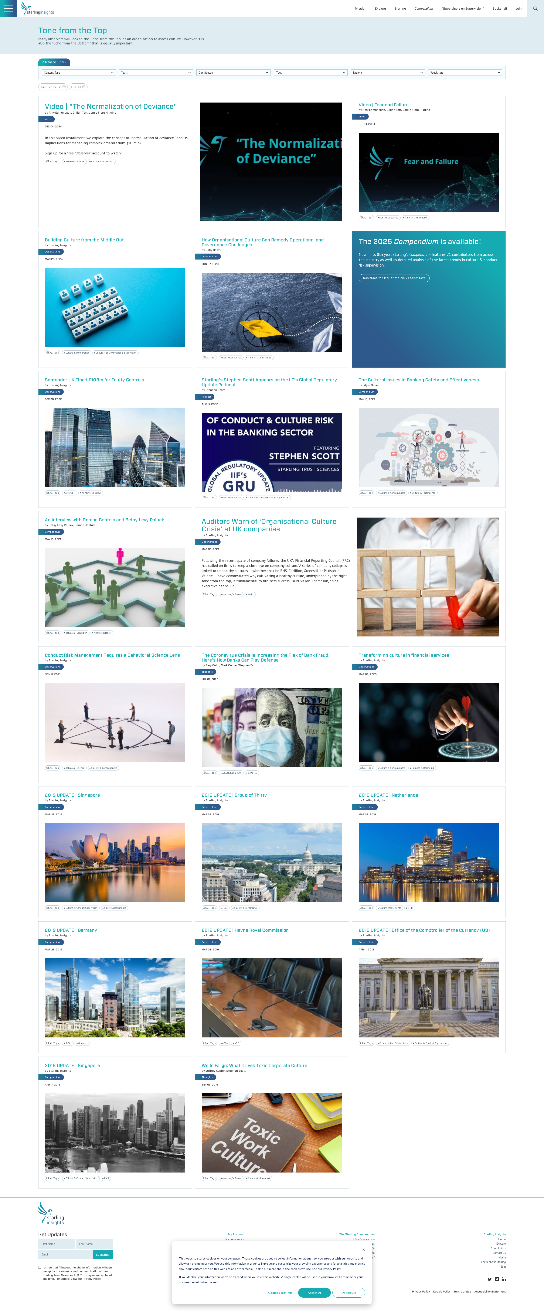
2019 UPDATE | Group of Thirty (234, 795)
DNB (410, 907)
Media (502, 1257)
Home (502, 1239)
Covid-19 (252, 772)
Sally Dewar (213, 250)
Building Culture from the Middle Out (84, 240)
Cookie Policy (441, 1291)
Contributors (498, 1248)
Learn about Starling (493, 1262)
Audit (250, 594)
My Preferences (234, 1239)
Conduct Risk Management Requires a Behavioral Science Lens (112, 655)
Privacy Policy (421, 1291)
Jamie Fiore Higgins (102, 112)
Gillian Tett (80, 112)
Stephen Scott (215, 390)
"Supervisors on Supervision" (463, 8)
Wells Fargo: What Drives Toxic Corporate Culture (254, 1065)
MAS (106, 1178)
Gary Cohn (212, 665)
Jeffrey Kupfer (215, 1070)
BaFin (68, 1043)
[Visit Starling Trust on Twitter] (490, 1279)
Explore (380, 8)
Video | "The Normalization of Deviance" (111, 106)
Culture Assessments (115, 907)
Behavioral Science (74, 161)
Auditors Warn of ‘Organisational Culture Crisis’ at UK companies (269, 525)
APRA (225, 1043)
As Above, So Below (91, 492)
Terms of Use (462, 1291)
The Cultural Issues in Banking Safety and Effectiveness (419, 380)
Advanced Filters (54, 62)
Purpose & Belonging (423, 767)
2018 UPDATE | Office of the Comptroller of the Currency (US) (424, 930)
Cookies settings (280, 1292)
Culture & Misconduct (102, 161)
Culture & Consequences (392, 492)
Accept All (315, 1292)
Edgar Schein (371, 385)
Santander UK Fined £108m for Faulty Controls (94, 380)
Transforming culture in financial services (404, 655)
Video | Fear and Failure (384, 105)
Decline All (349, 1292)
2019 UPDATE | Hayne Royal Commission (245, 930)
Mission (360, 8)
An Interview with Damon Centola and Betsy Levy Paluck (104, 520)
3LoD (224, 907)
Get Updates (52, 1234)
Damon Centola (85, 525)
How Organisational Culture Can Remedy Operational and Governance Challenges (263, 242)
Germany (83, 1043)
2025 (364, 1239)
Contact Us (499, 1253)
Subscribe (102, 1254)
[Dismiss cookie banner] (363, 1250)
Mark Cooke (229, 665)
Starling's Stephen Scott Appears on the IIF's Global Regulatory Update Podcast (269, 382)
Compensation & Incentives (393, 1043)
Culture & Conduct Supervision (81, 907)
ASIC (236, 1043)
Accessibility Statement (490, 1291)
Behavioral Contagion (76, 632)
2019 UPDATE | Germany (71, 930)
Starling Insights (60, 245)
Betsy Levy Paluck (61, 525)
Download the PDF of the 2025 (394, 278)
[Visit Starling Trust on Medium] (497, 1279)
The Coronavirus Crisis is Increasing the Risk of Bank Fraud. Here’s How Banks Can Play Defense (266, 658)
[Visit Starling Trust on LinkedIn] (504, 1279)
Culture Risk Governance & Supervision (116, 352)
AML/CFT (70, 492)
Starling (400, 8)
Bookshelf (500, 8)
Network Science (102, 632)
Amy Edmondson (60, 112)
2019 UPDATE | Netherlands (388, 795)
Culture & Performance (77, 352)
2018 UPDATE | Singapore (72, 1065)
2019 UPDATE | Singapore (72, 795)
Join (519, 8)
